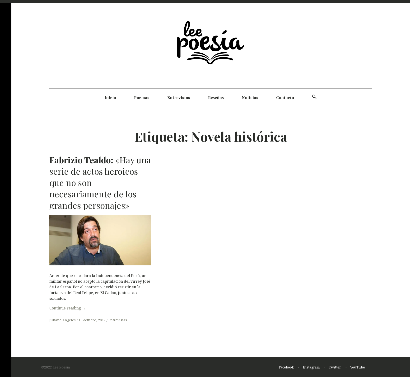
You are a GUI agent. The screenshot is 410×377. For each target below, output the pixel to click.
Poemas (141, 97)
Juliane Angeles (63, 320)
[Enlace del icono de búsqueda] (314, 97)
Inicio (110, 97)
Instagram (311, 367)
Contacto (285, 97)
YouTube (357, 367)
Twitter (335, 367)
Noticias (250, 97)
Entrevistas (178, 97)
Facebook (286, 367)
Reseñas (216, 97)
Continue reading (67, 308)
